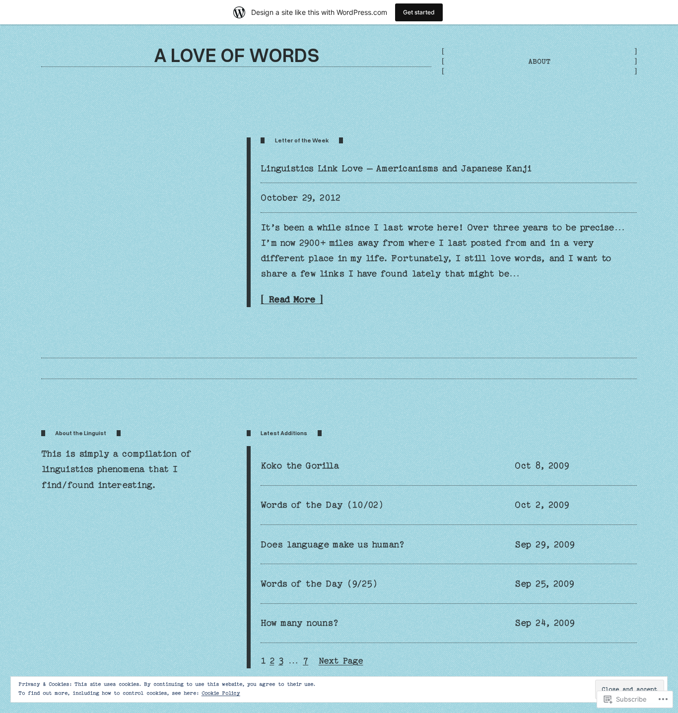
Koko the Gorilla (300, 465)
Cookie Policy (221, 693)
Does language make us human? (333, 544)
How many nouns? (300, 623)
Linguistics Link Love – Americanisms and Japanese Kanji (396, 168)
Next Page (341, 660)
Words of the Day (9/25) (319, 584)
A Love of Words (236, 54)
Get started (419, 12)
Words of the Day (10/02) (322, 505)
